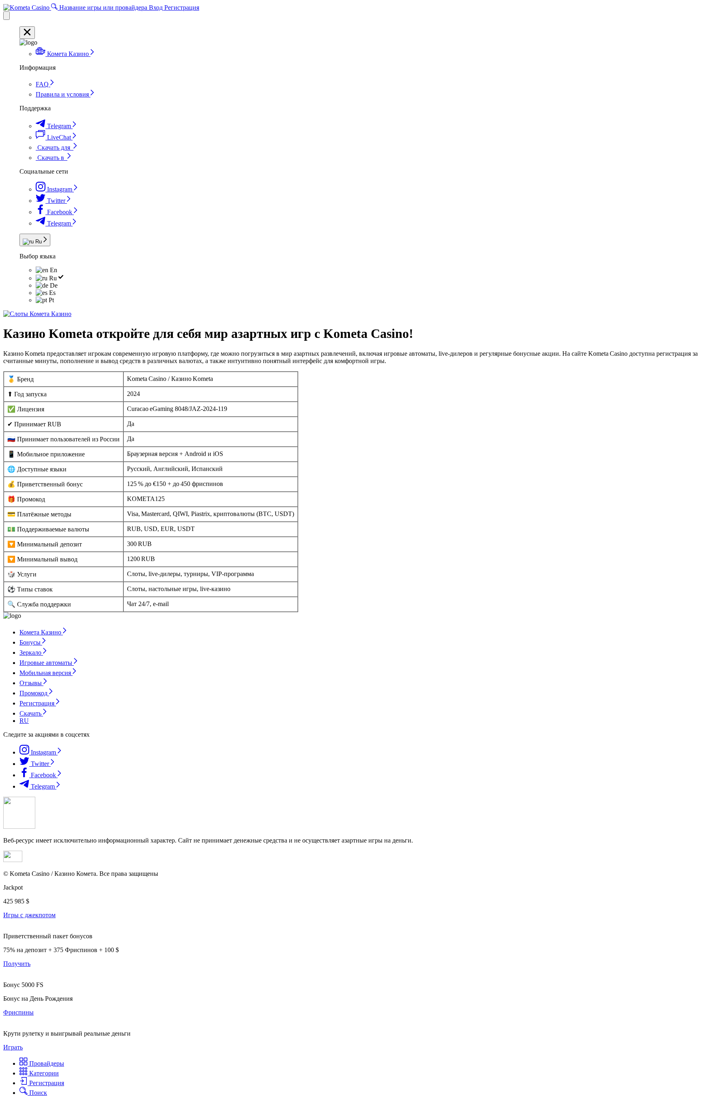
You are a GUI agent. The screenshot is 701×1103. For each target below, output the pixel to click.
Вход (156, 7)
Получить (16, 963)
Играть (13, 1047)
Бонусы (30, 642)
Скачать (31, 713)
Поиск (37, 1092)
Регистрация (181, 7)
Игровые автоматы (46, 662)
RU (24, 720)
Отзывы (31, 682)
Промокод (34, 693)
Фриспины (18, 1012)
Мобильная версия (46, 672)
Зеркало (31, 652)
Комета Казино (41, 632)
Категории (43, 1073)
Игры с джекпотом (29, 915)
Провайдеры (46, 1063)
